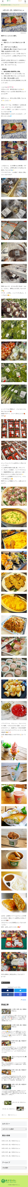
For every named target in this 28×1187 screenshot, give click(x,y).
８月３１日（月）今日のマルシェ (11, 1141)
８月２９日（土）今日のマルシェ (11, 1148)
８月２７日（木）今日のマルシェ (11, 1156)
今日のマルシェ (6, 982)
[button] (25, 547)
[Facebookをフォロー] (7, 994)
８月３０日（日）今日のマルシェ (11, 1144)
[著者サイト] (7, 990)
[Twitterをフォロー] (20, 990)
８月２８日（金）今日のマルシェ (11, 1152)
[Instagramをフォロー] (20, 994)
